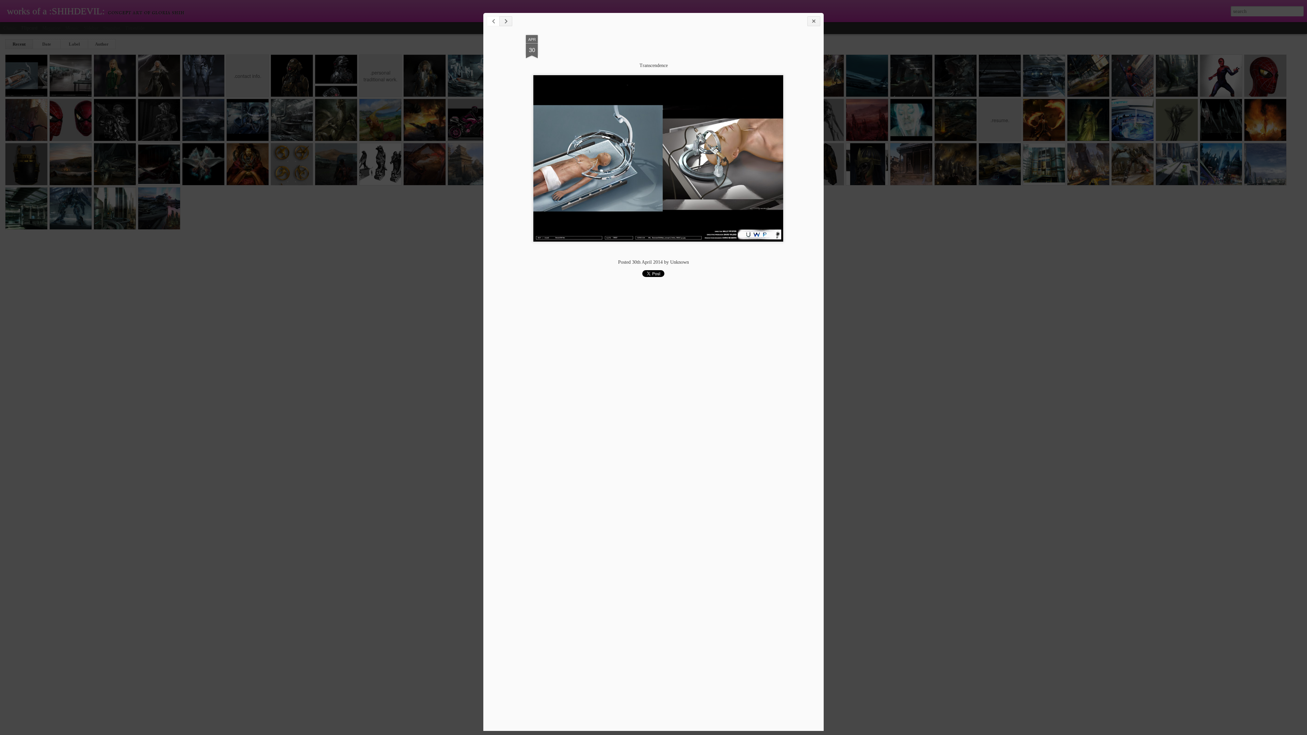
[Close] (813, 21)
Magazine (51, 28)
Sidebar (91, 28)
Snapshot (111, 28)
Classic (10, 28)
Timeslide (134, 28)
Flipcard (29, 28)
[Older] (505, 21)
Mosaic (72, 28)
